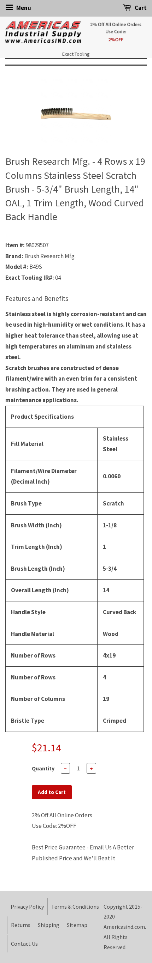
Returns (20, 924)
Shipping (48, 924)
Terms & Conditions (75, 906)
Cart (140, 8)
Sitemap (77, 924)
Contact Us (24, 943)
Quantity (43, 768)
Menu (23, 8)
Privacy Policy (27, 906)
